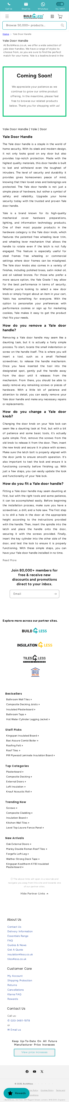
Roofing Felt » (14, 745)
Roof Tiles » (13, 750)
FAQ (10, 940)
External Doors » (16, 781)
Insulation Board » (17, 817)
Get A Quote (15, 949)
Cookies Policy (47, 1090)
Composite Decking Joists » (23, 704)
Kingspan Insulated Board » (22, 735)
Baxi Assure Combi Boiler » (22, 740)
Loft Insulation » (16, 786)
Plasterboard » (15, 771)
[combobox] (34, 25)
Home (6, 34)
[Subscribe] (55, 594)
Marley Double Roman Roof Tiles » (26, 848)
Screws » (12, 807)
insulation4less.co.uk (20, 954)
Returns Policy (31, 1090)
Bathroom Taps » (16, 714)
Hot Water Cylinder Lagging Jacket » (28, 719)
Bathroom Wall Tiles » (19, 699)
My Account (14, 975)
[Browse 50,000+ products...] (62, 25)
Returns (12, 985)
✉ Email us (14, 1029)
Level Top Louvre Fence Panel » (25, 827)
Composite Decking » (19, 776)
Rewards (12, 999)
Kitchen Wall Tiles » (18, 822)
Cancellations (15, 989)
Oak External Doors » (18, 844)
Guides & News (17, 945)
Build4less (28, 1084)
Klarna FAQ (14, 994)
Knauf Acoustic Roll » (19, 791)
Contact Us (14, 926)
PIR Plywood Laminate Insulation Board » (30, 755)
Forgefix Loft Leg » (17, 853)
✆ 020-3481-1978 (18, 1020)
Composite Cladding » (19, 812)
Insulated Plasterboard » (20, 709)
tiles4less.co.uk (16, 959)
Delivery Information (20, 931)
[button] (7, 16)
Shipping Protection (19, 980)
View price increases (34, 1052)
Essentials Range (17, 936)
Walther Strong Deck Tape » (23, 859)
